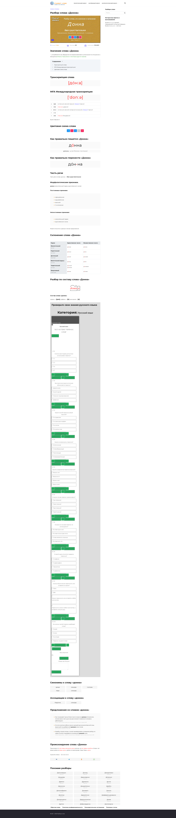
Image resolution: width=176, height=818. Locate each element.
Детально (109, 777)
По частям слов (57, 429)
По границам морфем (59, 421)
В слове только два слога (60, 533)
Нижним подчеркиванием (61, 396)
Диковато (85, 790)
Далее (109, 799)
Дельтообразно (61, 790)
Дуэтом (61, 804)
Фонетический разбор (80, 3)
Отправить (56, 672)
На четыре (56, 637)
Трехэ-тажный (57, 504)
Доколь (108, 790)
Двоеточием (56, 388)
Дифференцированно (109, 795)
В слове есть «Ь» (58, 541)
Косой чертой (57, 392)
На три (55, 633)
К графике (56, 559)
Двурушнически (85, 799)
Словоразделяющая (59, 457)
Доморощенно (61, 799)
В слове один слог (58, 529)
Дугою (109, 781)
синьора (73, 690)
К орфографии (57, 563)
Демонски (61, 786)
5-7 (54, 370)
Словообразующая (58, 449)
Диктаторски (109, 804)
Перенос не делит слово (60, 641)
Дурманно (85, 781)
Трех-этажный (57, 508)
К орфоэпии (56, 571)
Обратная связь (55, 807)
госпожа (89, 687)
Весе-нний (56, 484)
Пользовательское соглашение (94, 807)
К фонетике (56, 567)
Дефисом (56, 400)
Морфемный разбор (94, 3)
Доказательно (85, 786)
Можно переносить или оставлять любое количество (64, 599)
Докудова (61, 777)
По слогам (56, 425)
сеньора (73, 687)
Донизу (85, 773)
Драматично (85, 795)
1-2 (54, 358)
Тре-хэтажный (57, 500)
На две (55, 629)
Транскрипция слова (60, 65)
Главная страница (54, 9)
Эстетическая (57, 445)
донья (58, 687)
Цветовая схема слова (60, 69)
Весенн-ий (56, 472)
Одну (54, 588)
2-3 (54, 362)
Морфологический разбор (109, 3)
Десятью (61, 795)
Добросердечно (85, 804)
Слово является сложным (60, 537)
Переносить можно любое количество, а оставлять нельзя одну (63, 608)
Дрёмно (61, 781)
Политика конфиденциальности (72, 807)
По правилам (57, 417)
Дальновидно (61, 773)
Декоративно (109, 773)
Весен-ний (56, 480)
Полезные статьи (111, 807)
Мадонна (58, 702)
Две (54, 592)
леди (57, 690)
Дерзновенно (85, 777)
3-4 (54, 366)
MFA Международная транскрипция (65, 67)
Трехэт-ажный (57, 512)
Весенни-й (56, 476)
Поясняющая (57, 453)
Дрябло (108, 786)
